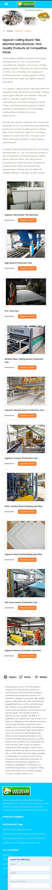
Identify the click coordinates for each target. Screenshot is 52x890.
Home (10, 31)
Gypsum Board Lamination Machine (23, 650)
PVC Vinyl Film (12, 311)
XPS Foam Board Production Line (21, 602)
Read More (9, 220)
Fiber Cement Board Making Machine (23, 506)
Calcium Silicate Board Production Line (24, 410)
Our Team (8, 864)
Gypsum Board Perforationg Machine (23, 554)
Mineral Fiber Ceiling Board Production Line (24, 361)
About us (7, 855)
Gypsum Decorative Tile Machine (21, 215)
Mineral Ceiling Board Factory (18, 829)
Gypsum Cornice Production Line (21, 458)
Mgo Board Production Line (18, 263)
